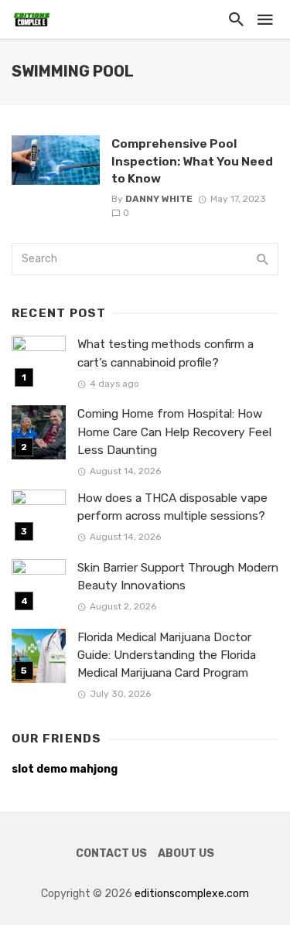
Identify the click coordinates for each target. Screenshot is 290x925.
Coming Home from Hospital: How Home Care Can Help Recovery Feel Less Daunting (174, 431)
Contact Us (111, 853)
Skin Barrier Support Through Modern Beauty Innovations (177, 576)
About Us (186, 853)
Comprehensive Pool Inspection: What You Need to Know (192, 160)
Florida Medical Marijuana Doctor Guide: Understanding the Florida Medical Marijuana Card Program (166, 655)
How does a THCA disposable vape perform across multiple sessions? (172, 507)
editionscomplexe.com (192, 893)
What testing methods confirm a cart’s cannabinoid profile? (165, 353)
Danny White (159, 198)
